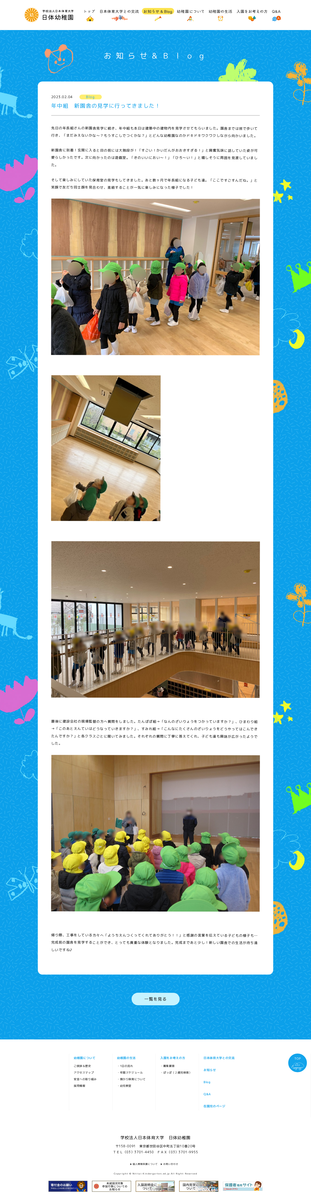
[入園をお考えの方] (252, 14)
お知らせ (209, 1070)
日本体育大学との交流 (219, 1058)
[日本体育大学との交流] (119, 14)
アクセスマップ (84, 1072)
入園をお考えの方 (172, 1058)
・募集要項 (167, 1066)
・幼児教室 (124, 1086)
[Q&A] (276, 14)
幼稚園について (84, 1058)
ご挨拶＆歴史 (82, 1066)
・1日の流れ (125, 1066)
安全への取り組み (85, 1079)
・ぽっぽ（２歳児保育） (176, 1072)
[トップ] (90, 14)
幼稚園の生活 (126, 1058)
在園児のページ (214, 1106)
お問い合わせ (170, 1164)
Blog (207, 1082)
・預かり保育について (131, 1079)
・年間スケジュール (130, 1072)
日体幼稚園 (49, 15)
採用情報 (79, 1086)
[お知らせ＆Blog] (158, 14)
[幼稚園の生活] (220, 14)
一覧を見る (155, 999)
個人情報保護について (145, 1164)
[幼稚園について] (190, 14)
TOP (297, 1059)
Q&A (207, 1094)
